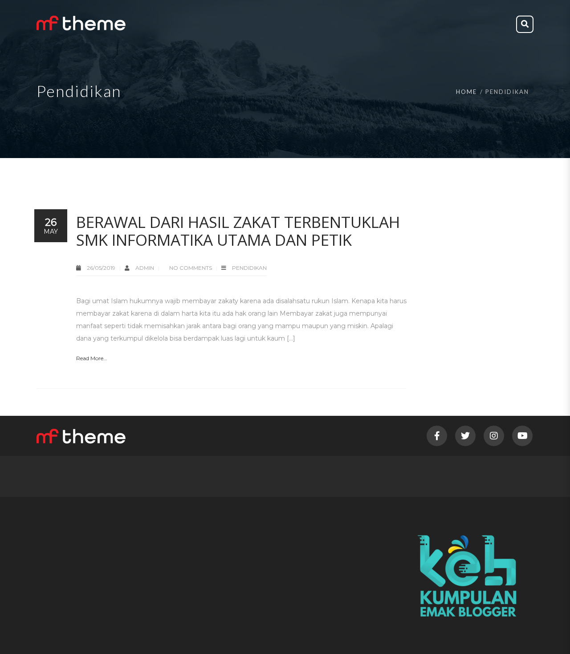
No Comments (190, 267)
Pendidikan (249, 267)
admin (145, 267)
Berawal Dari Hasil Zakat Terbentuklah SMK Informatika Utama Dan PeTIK (238, 230)
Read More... (91, 358)
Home (466, 91)
